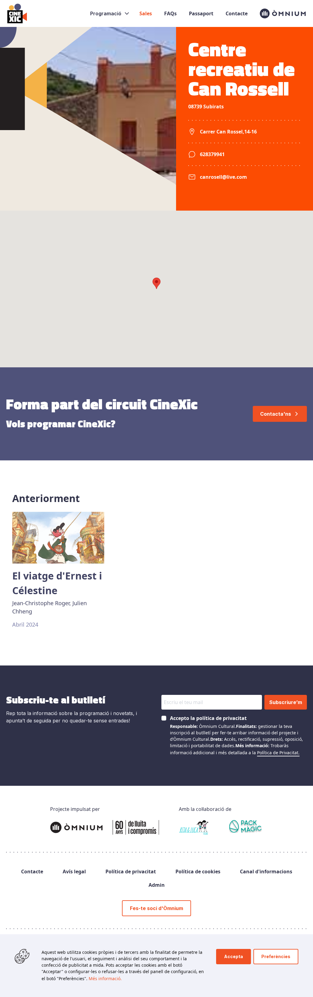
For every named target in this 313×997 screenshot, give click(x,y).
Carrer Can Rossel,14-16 (228, 131)
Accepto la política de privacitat (208, 718)
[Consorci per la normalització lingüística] (245, 827)
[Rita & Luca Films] (193, 827)
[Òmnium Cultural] (104, 827)
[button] (156, 283)
